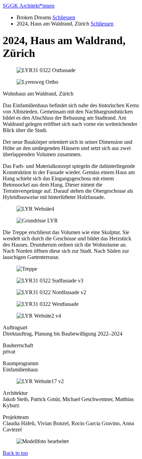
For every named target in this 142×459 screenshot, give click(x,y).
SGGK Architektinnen (28, 6)
